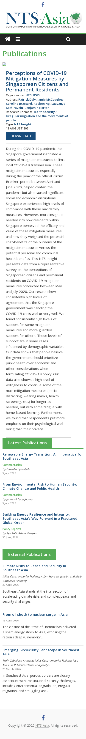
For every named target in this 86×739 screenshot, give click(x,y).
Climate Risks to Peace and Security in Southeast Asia (34, 567)
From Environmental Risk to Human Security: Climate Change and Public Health (40, 486)
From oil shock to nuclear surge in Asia (35, 614)
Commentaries (12, 465)
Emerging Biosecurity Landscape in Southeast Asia (41, 652)
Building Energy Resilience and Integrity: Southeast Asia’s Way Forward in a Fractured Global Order (40, 518)
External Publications (29, 554)
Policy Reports (12, 529)
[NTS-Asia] (43, 13)
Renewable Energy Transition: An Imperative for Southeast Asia (43, 456)
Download (21, 136)
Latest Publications (27, 442)
